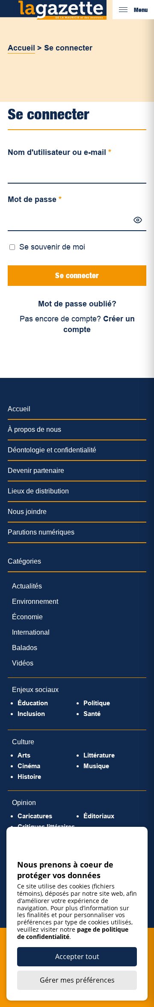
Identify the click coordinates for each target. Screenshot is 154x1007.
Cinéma (29, 765)
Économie (27, 617)
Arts (24, 755)
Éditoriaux (98, 816)
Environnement (35, 601)
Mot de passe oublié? (77, 304)
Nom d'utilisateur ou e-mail (59, 152)
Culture (23, 742)
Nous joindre (27, 511)
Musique (96, 765)
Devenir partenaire (36, 470)
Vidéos (22, 663)
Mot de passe (35, 199)
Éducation (33, 703)
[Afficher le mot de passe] (137, 220)
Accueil (21, 48)
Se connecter (76, 275)
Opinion (24, 802)
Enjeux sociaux (35, 689)
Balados (24, 647)
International (31, 632)
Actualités (27, 586)
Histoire (29, 776)
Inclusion (31, 713)
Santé (92, 713)
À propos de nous (34, 429)
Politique (96, 703)
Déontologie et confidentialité (52, 450)
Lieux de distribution (38, 491)
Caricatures (35, 816)
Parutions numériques (41, 532)
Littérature (99, 755)
